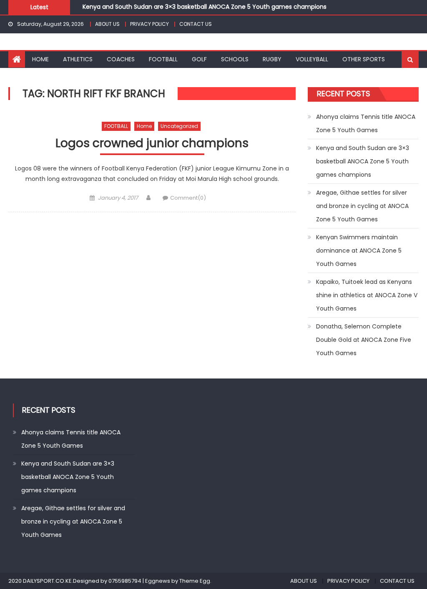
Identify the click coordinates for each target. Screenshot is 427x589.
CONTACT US (195, 24)
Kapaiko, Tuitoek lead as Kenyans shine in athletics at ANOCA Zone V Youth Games (366, 295)
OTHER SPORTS (363, 59)
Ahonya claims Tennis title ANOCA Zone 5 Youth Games (365, 123)
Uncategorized (179, 126)
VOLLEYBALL (312, 59)
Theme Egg (194, 581)
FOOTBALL (163, 59)
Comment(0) (188, 198)
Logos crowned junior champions (152, 143)
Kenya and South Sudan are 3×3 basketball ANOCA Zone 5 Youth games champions (205, 7)
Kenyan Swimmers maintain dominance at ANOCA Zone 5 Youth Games (359, 250)
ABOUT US (107, 24)
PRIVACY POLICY (149, 24)
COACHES (121, 59)
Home (144, 126)
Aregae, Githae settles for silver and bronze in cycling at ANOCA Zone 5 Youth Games (362, 205)
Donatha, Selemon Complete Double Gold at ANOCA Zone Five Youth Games (363, 339)
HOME (40, 59)
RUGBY (272, 59)
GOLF (199, 59)
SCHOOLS (235, 59)
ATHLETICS (78, 59)
